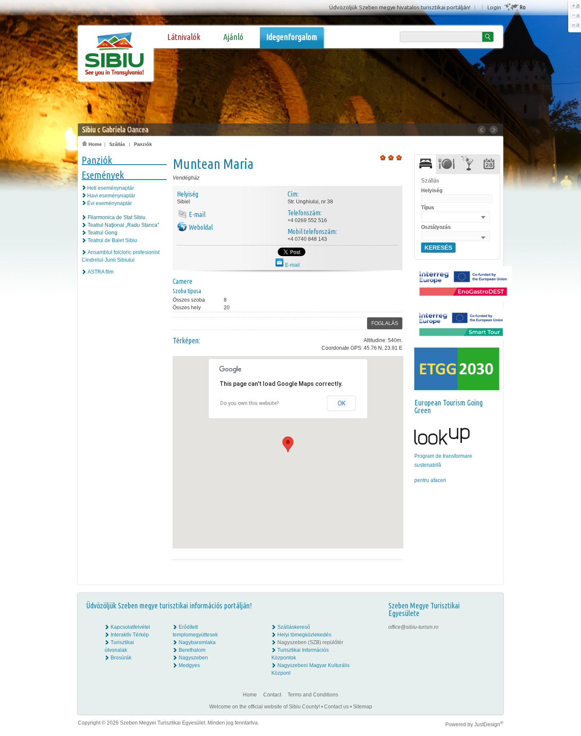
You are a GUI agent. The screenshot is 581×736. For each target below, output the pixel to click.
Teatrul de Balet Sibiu (112, 240)
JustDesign (488, 724)
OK (341, 403)
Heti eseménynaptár (110, 188)
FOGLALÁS (384, 323)
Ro (522, 7)
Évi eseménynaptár (109, 203)
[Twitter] (491, 642)
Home (94, 144)
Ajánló (233, 37)
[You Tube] (490, 650)
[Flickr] (491, 635)
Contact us (336, 707)
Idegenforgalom (291, 37)
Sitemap (362, 707)
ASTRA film (101, 272)
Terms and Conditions (313, 695)
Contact (272, 695)
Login (494, 7)
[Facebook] (491, 627)
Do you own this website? (249, 403)
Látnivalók (183, 37)
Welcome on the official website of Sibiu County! (264, 707)
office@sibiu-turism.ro (413, 627)
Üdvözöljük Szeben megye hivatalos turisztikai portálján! (399, 7)
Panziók (143, 144)
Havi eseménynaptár (111, 196)
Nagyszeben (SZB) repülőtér (310, 642)
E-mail (292, 265)
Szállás (117, 144)
